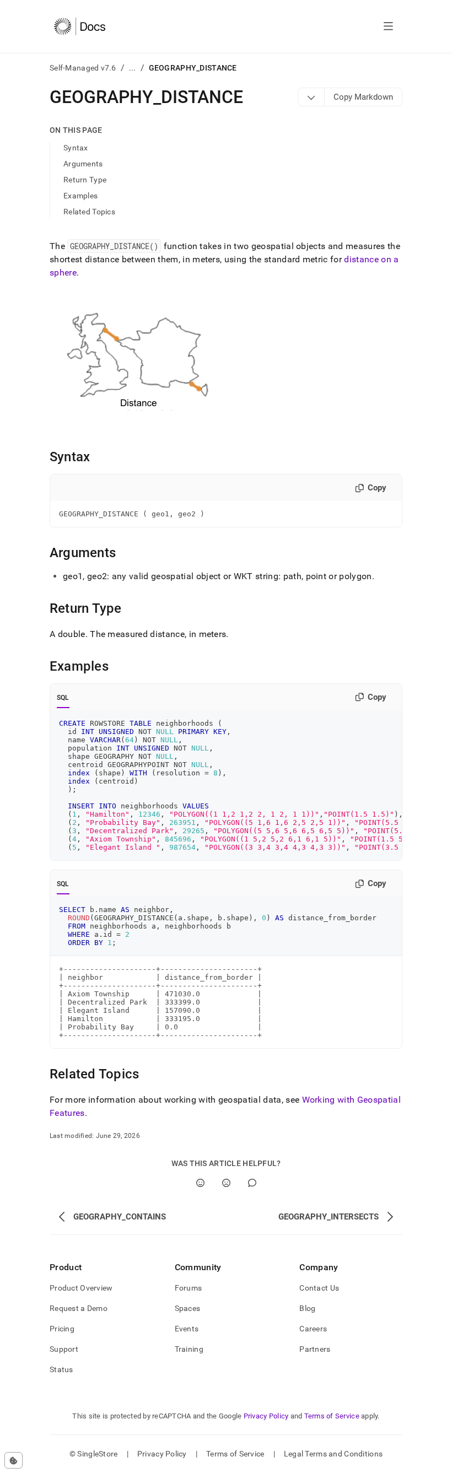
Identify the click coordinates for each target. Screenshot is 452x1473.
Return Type (84, 179)
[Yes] (200, 1182)
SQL (63, 698)
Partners (314, 1349)
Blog (307, 1308)
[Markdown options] (311, 97)
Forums (188, 1287)
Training (189, 1349)
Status (61, 1369)
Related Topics (89, 211)
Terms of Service (331, 1416)
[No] (226, 1182)
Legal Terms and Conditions (333, 1453)
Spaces (188, 1308)
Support (64, 1349)
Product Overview (81, 1287)
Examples (80, 195)
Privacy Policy (266, 1416)
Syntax (75, 147)
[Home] (79, 26)
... (132, 67)
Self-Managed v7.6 (83, 67)
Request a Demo (78, 1308)
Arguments (83, 163)
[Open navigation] (388, 26)
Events (187, 1328)
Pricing (62, 1328)
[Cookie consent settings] (13, 1460)
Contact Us (319, 1287)
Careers (313, 1328)
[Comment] (252, 1182)
